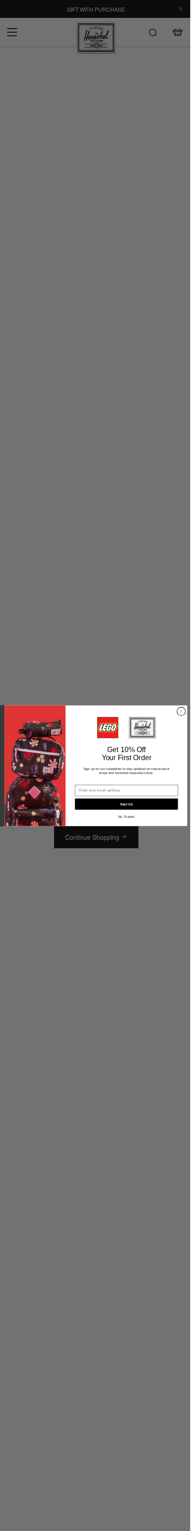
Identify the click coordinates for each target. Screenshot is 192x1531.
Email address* (88, 781)
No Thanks (126, 816)
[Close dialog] (181, 711)
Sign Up (126, 804)
